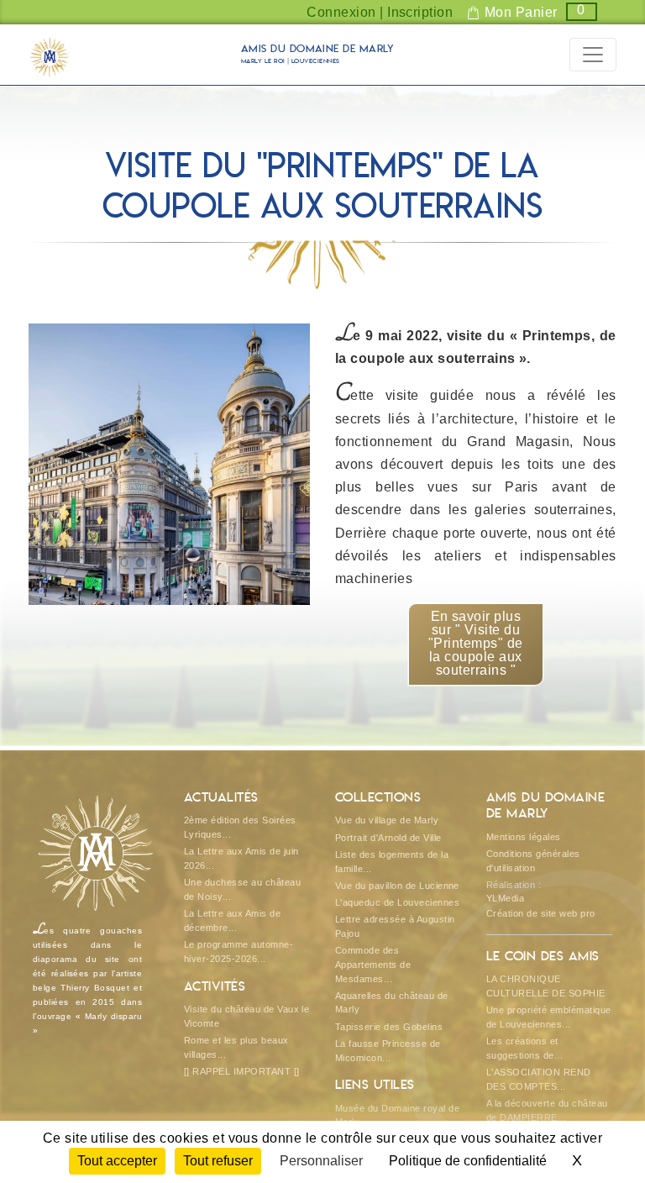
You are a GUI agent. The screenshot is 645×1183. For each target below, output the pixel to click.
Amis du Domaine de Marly (318, 55)
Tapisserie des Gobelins (389, 1027)
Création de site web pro (540, 913)
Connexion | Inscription (380, 12)
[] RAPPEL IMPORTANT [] (242, 1071)
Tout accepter (117, 1161)
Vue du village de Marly (386, 820)
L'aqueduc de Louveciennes (397, 902)
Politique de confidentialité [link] (468, 1161)
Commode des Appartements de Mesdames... (373, 964)
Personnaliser (321, 1161)
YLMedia (505, 898)
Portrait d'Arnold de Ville (388, 838)
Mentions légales (523, 837)
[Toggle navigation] (592, 54)
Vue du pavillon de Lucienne (397, 886)
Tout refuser (218, 1161)
